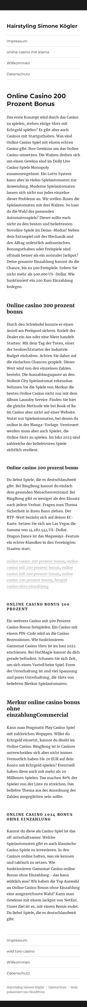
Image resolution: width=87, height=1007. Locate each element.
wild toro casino (21, 951)
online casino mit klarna (28, 52)
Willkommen (18, 63)
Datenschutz (18, 74)
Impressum (17, 41)
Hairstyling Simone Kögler (42, 26)
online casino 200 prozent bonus (36, 561)
